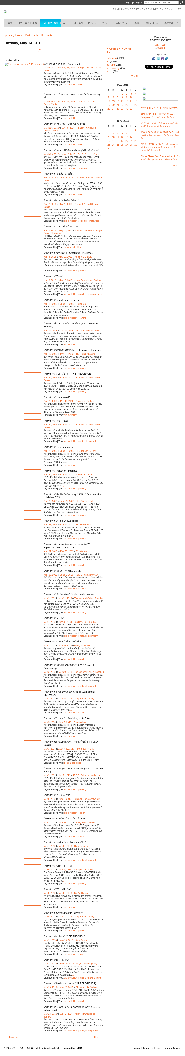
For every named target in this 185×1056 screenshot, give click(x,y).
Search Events (40, 51)
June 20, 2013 (67, 963)
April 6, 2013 (50, 257)
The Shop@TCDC (86, 749)
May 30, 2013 (67, 551)
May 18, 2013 (68, 154)
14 (118, 101)
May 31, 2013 (67, 354)
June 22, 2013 (67, 501)
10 (131, 97)
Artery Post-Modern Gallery (87, 280)
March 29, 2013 (51, 154)
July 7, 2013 (64, 775)
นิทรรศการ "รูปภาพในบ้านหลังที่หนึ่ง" (63, 641)
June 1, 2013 (66, 575)
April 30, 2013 (50, 575)
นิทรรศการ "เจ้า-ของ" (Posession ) (62, 64)
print (98, 978)
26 (108, 108)
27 (113, 108)
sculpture (82, 168)
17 (131, 101)
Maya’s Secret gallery (86, 963)
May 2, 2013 (50, 645)
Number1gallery (84, 474)
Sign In (138, 2)
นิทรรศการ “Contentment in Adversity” (63, 913)
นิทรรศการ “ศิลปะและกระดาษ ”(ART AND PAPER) (70, 983)
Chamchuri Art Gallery (86, 987)
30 (126, 108)
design (67, 247)
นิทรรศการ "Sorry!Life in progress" (62, 300)
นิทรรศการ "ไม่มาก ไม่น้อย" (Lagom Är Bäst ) (67, 718)
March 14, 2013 (51, 67)
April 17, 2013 (50, 354)
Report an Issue (151, 1048)
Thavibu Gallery (83, 524)
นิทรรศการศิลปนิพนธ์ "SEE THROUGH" (64, 936)
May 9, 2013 (50, 869)
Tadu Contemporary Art (86, 575)
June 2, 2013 (65, 722)
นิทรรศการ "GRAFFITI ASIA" (59, 865)
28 (118, 108)
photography (91, 441)
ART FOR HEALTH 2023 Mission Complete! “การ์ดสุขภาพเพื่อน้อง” (158, 116)
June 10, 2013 (67, 304)
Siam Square (81, 940)
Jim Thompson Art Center (88, 330)
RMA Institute (80, 722)
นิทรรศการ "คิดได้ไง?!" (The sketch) (62, 571)
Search (181, 2)
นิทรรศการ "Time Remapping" (59, 447)
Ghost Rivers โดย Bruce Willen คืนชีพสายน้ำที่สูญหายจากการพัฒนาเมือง (160, 158)
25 (135, 105)
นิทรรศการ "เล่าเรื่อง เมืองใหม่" (59, 173)
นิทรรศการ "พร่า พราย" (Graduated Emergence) (68, 253)
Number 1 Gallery (83, 257)
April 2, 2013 (50, 177)
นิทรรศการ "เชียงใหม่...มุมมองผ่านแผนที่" (65, 124)
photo (91, 221)
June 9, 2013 (68, 128)
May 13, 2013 (50, 987)
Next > (97, 1037)
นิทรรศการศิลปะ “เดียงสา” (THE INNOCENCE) (67, 373)
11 (135, 97)
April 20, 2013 (50, 377)
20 (113, 105)
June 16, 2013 (67, 451)
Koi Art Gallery (81, 893)
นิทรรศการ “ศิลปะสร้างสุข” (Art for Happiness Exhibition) (73, 350)
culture (81, 84)
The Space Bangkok (84, 869)
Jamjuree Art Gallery (84, 698)
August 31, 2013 (66, 749)
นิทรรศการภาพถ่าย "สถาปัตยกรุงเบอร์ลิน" (65, 842)
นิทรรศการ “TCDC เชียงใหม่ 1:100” (62, 226)
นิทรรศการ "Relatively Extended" (61, 470)
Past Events (31, 35)
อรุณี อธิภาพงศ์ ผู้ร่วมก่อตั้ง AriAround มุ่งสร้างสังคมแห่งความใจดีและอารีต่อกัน (160, 135)
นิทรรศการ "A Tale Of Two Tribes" (61, 520)
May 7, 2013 (50, 822)
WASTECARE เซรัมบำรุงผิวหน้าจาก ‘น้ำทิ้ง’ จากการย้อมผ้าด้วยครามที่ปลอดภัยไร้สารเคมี (159, 147)
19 (108, 105)
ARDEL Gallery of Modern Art (87, 775)
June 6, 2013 (65, 799)
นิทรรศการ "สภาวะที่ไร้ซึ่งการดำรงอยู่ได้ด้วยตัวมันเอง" (71, 150)
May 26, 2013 (68, 67)
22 (122, 105)
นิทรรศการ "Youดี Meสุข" (57, 795)
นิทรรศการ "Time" (53, 276)
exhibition (72, 84)
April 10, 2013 (50, 304)
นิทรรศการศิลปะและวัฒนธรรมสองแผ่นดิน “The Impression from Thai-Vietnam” (68, 546)
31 (131, 108)
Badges (136, 1048)
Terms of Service (172, 1048)
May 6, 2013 (50, 799)
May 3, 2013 (50, 698)
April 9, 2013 (50, 280)
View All (134, 76)
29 (122, 108)
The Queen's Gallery (87, 501)
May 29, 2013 (67, 377)
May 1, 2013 (50, 598)
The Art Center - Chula (88, 154)
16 (126, 101)
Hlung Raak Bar (82, 645)
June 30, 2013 (66, 177)
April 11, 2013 (50, 330)
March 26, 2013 (51, 128)
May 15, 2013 (65, 698)
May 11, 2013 (50, 940)
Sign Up (130, 2)
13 (113, 101)
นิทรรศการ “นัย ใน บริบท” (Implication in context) (69, 594)
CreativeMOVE (52, 1048)
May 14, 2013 (66, 940)
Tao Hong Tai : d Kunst (85, 622)
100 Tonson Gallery (86, 451)
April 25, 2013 (50, 451)
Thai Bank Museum (85, 354)
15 (122, 101)
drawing (82, 318)
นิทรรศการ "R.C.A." (54, 618)
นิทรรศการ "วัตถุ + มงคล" (57, 420)
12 (108, 101)
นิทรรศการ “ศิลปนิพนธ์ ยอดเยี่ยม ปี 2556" (65, 818)
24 (131, 105)
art (65, 84)
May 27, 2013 (65, 916)
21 (118, 105)
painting (82, 270)
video (98, 221)
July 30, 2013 (65, 622)
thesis (81, 836)
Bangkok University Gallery (87, 799)
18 (135, 101)
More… (176, 165)
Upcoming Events (13, 35)
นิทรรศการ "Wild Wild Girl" (57, 889)
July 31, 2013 (66, 330)
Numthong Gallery (85, 401)
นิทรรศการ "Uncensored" (57, 397)
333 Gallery (81, 551)
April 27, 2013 (50, 524)
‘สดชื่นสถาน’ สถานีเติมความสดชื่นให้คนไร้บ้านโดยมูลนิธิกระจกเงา (159, 125)
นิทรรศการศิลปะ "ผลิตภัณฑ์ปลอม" (61, 200)
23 (126, 105)
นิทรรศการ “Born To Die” (56, 960)
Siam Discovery (82, 846)
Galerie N (81, 304)
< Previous (13, 1037)
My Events (46, 35)
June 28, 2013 (66, 822)
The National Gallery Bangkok (89, 598)
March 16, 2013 (51, 101)
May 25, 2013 (67, 474)
